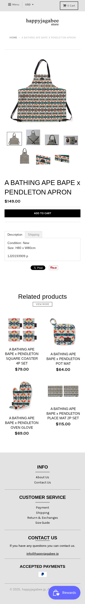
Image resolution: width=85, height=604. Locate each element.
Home (13, 37)
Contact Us (42, 482)
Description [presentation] (14, 234)
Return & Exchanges (42, 518)
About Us (42, 477)
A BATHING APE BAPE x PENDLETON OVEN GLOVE (22, 422)
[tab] (15, 234)
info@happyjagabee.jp (43, 553)
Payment (42, 507)
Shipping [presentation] (33, 234)
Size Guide (42, 523)
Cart (71, 5)
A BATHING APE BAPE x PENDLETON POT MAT (63, 358)
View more (42, 304)
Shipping (42, 513)
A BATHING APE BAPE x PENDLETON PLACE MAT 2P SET (63, 413)
